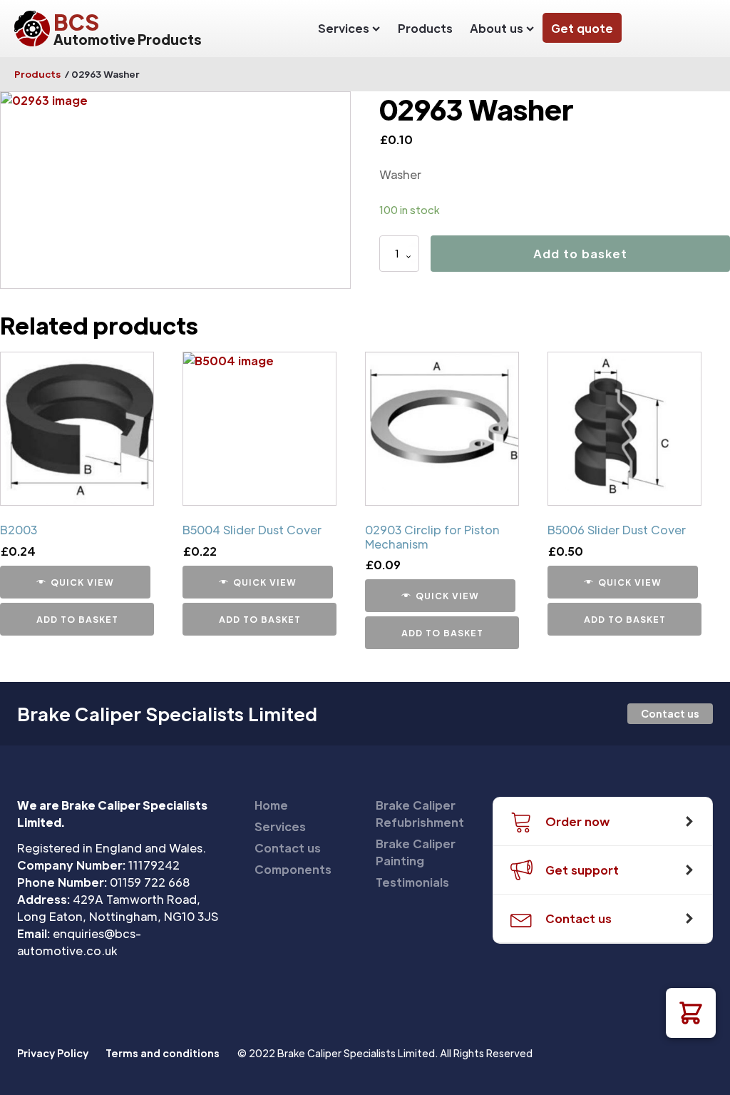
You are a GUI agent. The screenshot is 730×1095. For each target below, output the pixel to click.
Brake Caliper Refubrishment (420, 814)
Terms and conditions (163, 1052)
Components (293, 869)
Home (271, 805)
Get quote (582, 28)
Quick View (82, 582)
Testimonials (412, 882)
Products (425, 28)
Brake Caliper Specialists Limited (167, 714)
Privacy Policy (52, 1052)
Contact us (670, 713)
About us (496, 28)
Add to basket (580, 253)
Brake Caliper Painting (416, 852)
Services (343, 28)
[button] (691, 1013)
